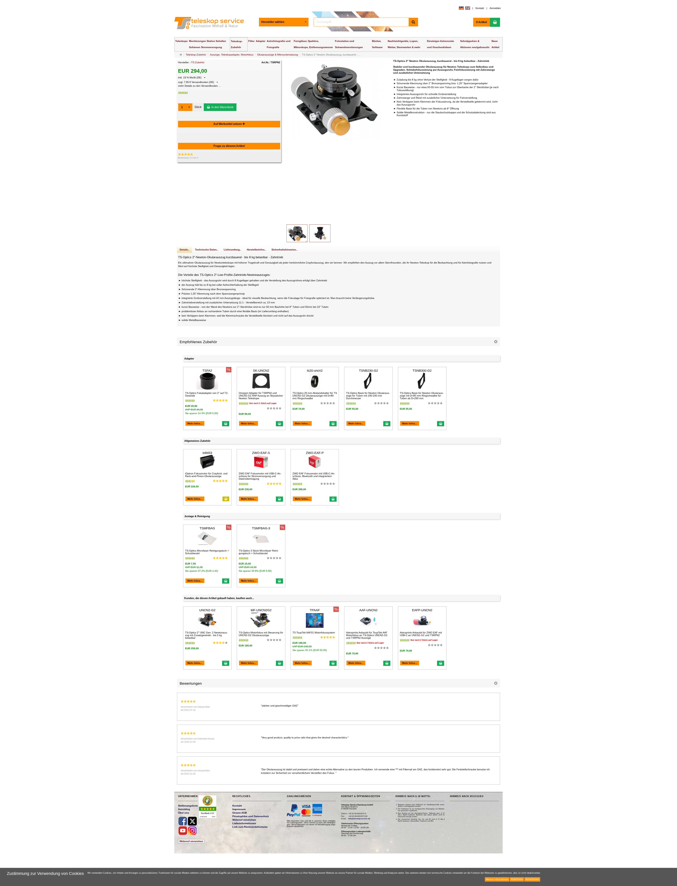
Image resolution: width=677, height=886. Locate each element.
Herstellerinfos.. (256, 249)
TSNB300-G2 (422, 370)
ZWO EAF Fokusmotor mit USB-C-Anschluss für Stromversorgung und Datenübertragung (260, 476)
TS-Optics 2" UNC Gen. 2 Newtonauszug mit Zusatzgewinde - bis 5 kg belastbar (206, 635)
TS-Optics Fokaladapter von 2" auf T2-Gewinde (206, 394)
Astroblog (184, 809)
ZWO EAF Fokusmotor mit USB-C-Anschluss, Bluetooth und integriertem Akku (313, 476)
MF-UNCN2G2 (261, 610)
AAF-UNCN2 (368, 610)
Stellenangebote (188, 805)
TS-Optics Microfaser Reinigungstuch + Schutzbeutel (207, 552)
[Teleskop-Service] (211, 23)
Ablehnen (517, 879)
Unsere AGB (239, 812)
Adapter (260, 41)
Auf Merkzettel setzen (228, 123)
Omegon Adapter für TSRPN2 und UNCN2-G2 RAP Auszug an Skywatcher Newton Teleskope (261, 396)
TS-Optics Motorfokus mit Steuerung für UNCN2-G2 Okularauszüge (261, 634)
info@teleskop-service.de (359, 819)
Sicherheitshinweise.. (284, 249)
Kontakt (479, 8)
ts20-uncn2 (315, 370)
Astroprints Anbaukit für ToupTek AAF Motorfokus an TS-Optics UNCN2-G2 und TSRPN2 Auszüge (366, 635)
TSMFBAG (207, 528)
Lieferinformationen (244, 823)
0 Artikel (481, 22)
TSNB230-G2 (368, 370)
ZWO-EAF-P (315, 453)
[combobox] (283, 22)
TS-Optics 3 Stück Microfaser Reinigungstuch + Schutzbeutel (259, 552)
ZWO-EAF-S (261, 453)
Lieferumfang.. (232, 249)
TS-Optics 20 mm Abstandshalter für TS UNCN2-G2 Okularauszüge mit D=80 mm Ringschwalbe (314, 396)
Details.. (184, 249)
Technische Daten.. (206, 249)
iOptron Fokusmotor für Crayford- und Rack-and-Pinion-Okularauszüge (206, 475)
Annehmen (532, 879)
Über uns (183, 812)
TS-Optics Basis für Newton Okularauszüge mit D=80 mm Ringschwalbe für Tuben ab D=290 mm (422, 396)
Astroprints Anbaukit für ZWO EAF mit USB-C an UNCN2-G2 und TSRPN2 (421, 634)
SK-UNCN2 (261, 370)
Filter (251, 41)
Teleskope (181, 41)
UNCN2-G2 (207, 610)
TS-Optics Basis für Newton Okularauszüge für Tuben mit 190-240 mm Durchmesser (368, 396)
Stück (198, 107)
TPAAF (315, 610)
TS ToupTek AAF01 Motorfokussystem (313, 632)
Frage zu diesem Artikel (229, 145)
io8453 (207, 453)
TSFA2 (207, 370)
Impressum (239, 809)
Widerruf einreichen (191, 841)
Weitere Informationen (497, 879)
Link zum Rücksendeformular (250, 826)
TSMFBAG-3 (261, 528)
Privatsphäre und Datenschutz (250, 816)
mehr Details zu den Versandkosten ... (199, 85)
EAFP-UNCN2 (422, 610)
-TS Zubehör (197, 62)
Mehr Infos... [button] (194, 423)
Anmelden (495, 8)
